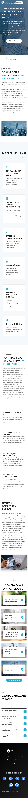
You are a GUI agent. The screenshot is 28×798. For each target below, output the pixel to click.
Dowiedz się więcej (14, 46)
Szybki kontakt (19, 2)
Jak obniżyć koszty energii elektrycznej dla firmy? (9, 711)
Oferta (8, 759)
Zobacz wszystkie (14, 680)
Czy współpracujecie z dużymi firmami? (10, 735)
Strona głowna (8, 756)
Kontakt (14, 763)
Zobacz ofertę (13, 41)
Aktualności (18, 759)
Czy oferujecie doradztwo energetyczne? (8, 717)
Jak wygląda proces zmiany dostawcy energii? (9, 729)
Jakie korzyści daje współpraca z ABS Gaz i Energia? (10, 723)
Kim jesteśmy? (19, 756)
